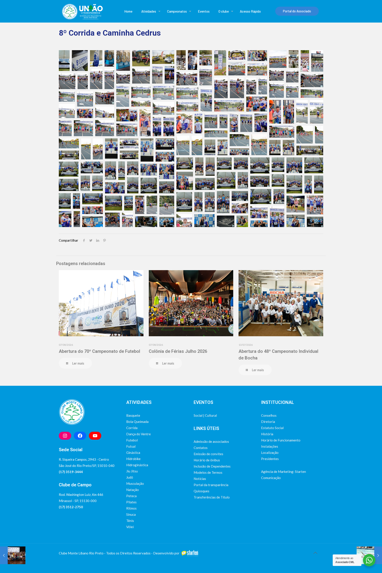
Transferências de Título (212, 497)
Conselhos (269, 415)
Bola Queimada (137, 422)
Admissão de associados (211, 441)
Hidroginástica (137, 465)
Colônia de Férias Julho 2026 (178, 351)
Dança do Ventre (138, 434)
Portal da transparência (211, 485)
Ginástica (133, 453)
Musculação (135, 483)
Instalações (269, 446)
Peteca (131, 496)
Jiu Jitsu (132, 471)
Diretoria (268, 422)
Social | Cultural (205, 415)
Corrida (132, 428)
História (267, 434)
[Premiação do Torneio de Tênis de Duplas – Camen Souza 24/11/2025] (12, 555)
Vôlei (130, 527)
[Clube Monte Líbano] (82, 11)
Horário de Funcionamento (280, 440)
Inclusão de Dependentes (212, 466)
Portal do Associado (297, 11)
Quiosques (201, 491)
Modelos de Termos (208, 472)
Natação (132, 490)
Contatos (201, 448)
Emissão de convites (208, 454)
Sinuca (131, 514)
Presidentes (270, 459)
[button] (64, 60)
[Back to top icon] (315, 552)
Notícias (200, 479)
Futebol (132, 440)
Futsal (131, 446)
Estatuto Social (272, 428)
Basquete (133, 415)
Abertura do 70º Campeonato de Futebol (99, 351)
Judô (129, 477)
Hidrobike (133, 459)
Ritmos (131, 508)
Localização (270, 453)
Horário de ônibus (207, 460)
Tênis (130, 521)
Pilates (131, 502)
